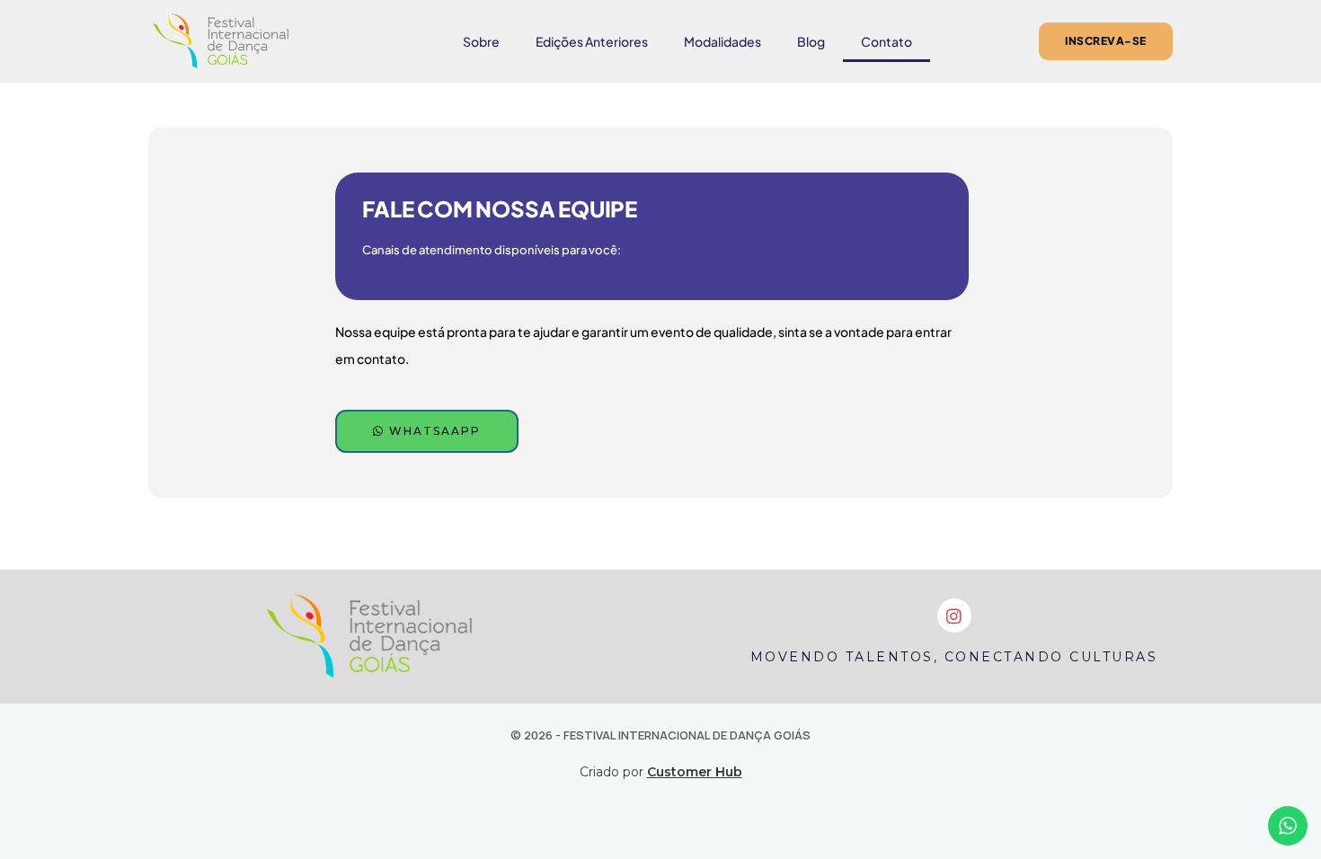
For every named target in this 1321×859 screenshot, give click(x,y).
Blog (811, 41)
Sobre (481, 41)
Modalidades (722, 41)
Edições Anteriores (592, 41)
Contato (886, 41)
